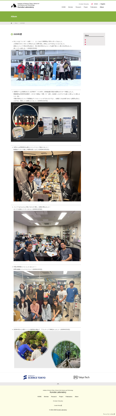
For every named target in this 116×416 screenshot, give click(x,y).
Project (61, 396)
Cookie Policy (57, 405)
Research (54, 396)
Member (46, 396)
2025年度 (22, 23)
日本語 (96, 4)
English (103, 4)
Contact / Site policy (84, 4)
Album (16, 23)
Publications (69, 396)
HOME (39, 396)
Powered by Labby (108, 414)
